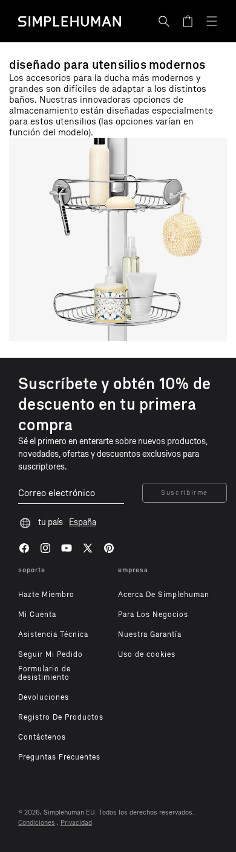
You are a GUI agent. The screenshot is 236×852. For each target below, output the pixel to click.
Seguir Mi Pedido (50, 654)
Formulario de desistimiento (44, 673)
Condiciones (36, 823)
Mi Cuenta (37, 614)
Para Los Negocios (153, 614)
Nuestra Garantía (150, 634)
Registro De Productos (60, 717)
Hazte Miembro (46, 594)
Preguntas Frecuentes (59, 757)
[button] (164, 21)
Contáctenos (42, 737)
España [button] (82, 522)
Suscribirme (184, 493)
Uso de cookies (146, 654)
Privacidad (76, 823)
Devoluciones (43, 697)
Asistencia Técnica (53, 634)
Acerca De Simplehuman (163, 594)
